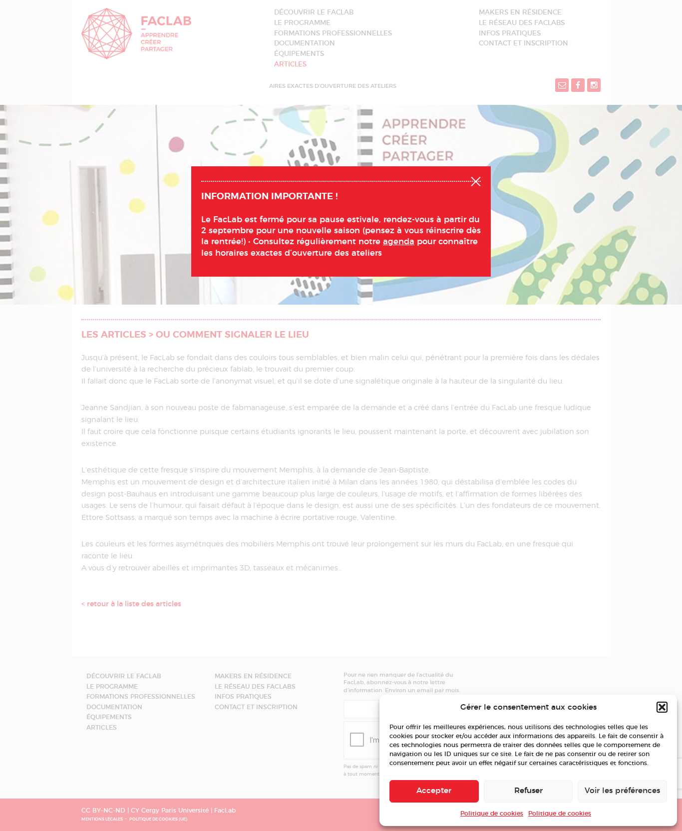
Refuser (528, 791)
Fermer (476, 180)
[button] (662, 707)
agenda (398, 242)
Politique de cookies (491, 814)
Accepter (433, 791)
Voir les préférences (622, 791)
